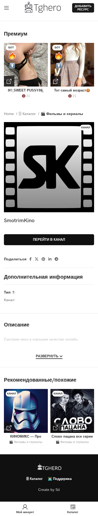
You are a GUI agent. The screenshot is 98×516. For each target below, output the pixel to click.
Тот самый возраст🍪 (72, 90)
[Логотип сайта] (45, 7)
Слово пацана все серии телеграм (72, 438)
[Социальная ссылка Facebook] (30, 259)
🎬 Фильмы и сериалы (62, 114)
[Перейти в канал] (9, 427)
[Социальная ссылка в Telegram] (56, 259)
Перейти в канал (49, 240)
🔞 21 (26, 96)
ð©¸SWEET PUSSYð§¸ (26, 90)
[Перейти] (9, 81)
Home (9, 114)
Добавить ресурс (83, 7)
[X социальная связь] (36, 259)
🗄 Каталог (28, 114)
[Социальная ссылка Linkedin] (50, 259)
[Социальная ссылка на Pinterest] (43, 259)
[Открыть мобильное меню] (6, 8)
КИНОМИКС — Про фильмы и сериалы (26, 438)
